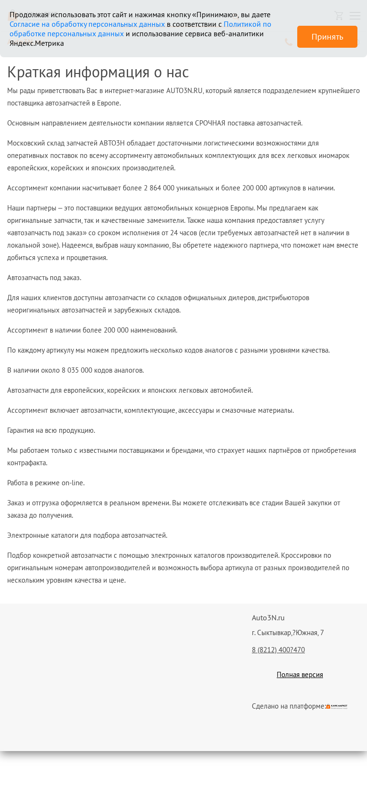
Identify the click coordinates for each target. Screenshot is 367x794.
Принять (327, 36)
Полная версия (300, 674)
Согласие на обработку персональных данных (87, 24)
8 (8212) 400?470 (278, 649)
